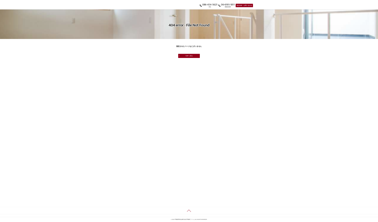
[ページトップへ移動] (189, 211)
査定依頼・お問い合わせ (244, 5)
